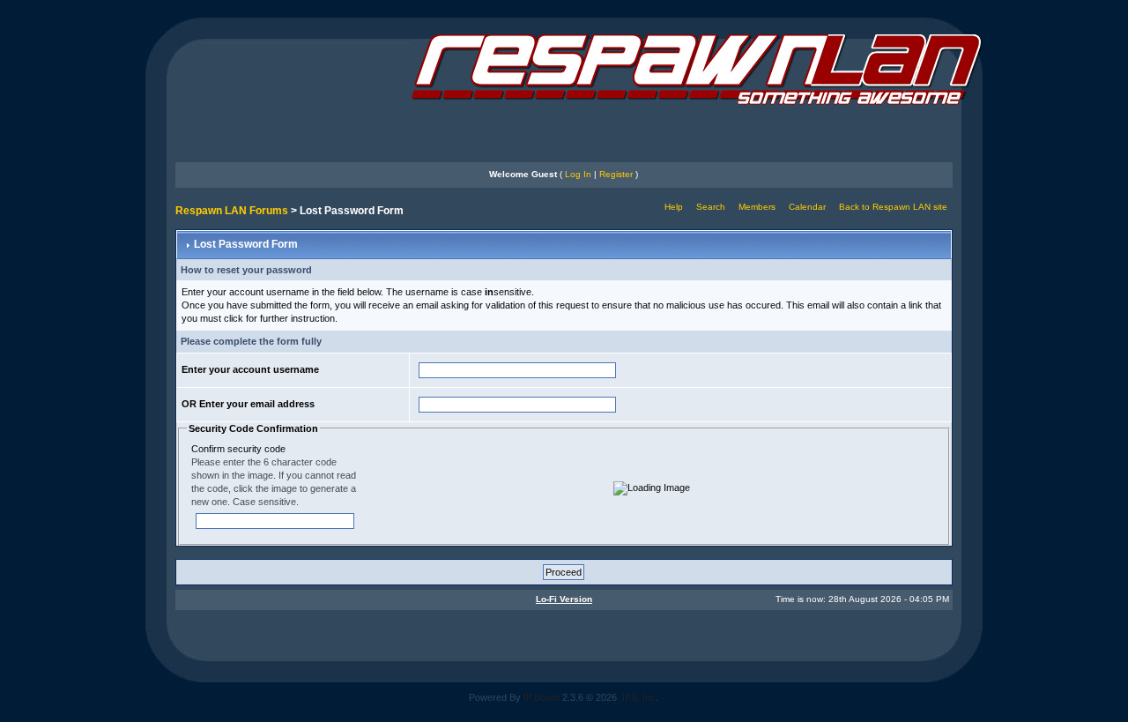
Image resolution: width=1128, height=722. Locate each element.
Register (616, 174)
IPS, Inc (639, 697)
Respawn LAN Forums (231, 211)
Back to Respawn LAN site (893, 207)
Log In (578, 174)
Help (673, 207)
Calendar (807, 207)
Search (710, 207)
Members (757, 207)
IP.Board (541, 697)
